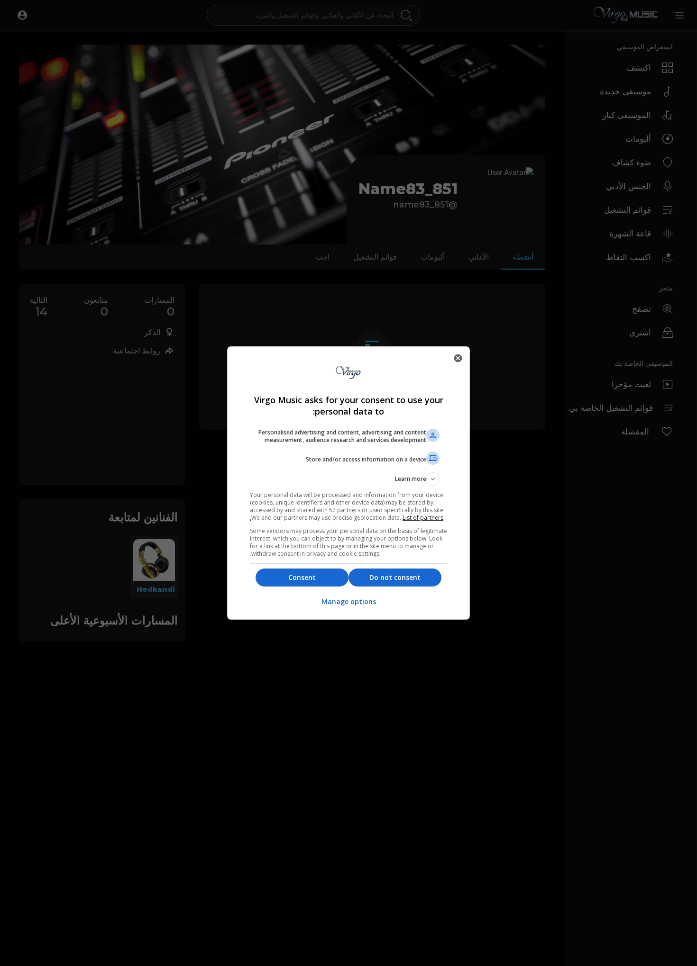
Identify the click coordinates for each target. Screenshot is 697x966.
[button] (348, 479)
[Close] (458, 358)
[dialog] (348, 483)
